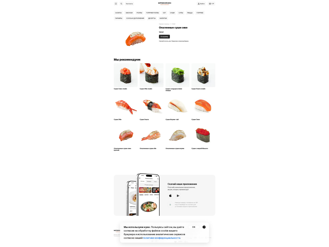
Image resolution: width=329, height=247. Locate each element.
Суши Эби (117, 119)
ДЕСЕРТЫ (152, 18)
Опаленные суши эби (148, 148)
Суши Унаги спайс (198, 89)
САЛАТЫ (118, 13)
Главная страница (164, 24)
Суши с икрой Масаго (199, 148)
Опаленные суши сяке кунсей (122, 149)
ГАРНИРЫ (118, 18)
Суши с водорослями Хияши (174, 89)
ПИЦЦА (189, 13)
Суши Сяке (195, 119)
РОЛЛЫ (139, 13)
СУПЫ (181, 13)
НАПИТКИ (163, 18)
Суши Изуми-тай (172, 119)
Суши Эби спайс (146, 89)
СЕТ (164, 13)
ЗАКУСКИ (129, 13)
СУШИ (172, 13)
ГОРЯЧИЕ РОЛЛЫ (152, 13)
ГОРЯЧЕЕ (200, 13)
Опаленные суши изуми (175, 148)
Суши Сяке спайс (120, 89)
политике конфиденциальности (161, 238)
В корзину (164, 36)
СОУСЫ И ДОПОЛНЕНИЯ (135, 18)
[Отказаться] (204, 227)
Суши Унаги (144, 119)
